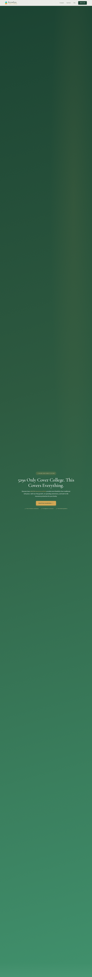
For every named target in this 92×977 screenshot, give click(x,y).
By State (69, 3)
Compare (62, 3)
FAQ (74, 3)
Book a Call (82, 3)
